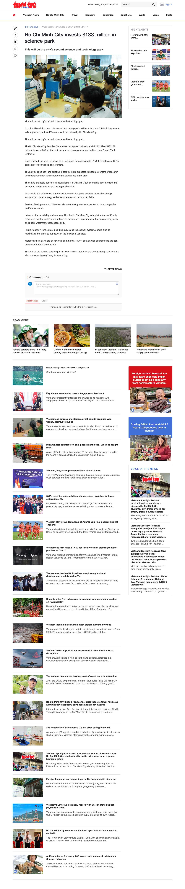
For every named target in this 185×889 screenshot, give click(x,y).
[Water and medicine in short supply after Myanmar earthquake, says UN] (154, 335)
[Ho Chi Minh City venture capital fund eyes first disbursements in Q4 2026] (28, 838)
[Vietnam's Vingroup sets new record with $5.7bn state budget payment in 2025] (28, 813)
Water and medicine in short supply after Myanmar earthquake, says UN (151, 351)
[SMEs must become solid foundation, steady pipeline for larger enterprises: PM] (28, 504)
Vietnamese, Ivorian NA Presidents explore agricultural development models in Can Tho (76, 575)
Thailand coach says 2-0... (139, 52)
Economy (90, 15)
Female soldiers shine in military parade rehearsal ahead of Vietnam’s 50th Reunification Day (29, 351)
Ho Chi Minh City (55, 15)
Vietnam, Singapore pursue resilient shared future (73, 470)
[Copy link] (15, 28)
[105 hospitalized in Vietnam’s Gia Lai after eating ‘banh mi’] (28, 736)
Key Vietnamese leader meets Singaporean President (75, 393)
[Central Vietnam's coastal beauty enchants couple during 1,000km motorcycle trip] (72, 335)
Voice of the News (144, 469)
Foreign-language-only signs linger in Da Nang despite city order (81, 779)
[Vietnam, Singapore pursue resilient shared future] (28, 478)
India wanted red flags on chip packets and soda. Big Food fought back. (82, 446)
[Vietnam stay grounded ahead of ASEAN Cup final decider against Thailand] (161, 86)
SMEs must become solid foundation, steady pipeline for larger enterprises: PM (80, 498)
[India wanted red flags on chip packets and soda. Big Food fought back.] (28, 453)
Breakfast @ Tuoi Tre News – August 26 (67, 367)
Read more (21, 320)
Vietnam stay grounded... (138, 83)
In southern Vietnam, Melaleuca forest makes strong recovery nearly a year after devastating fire (111, 351)
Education (108, 15)
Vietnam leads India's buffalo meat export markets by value (78, 624)
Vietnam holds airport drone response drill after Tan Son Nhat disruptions (79, 652)
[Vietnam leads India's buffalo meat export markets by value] (28, 633)
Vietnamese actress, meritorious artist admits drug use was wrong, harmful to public (78, 420)
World (142, 15)
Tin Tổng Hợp (31, 27)
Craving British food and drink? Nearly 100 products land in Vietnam (149, 427)
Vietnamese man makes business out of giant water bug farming (81, 676)
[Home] (14, 15)
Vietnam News (31, 15)
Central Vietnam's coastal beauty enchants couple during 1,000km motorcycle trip (70, 351)
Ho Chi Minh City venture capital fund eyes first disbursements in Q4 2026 (81, 832)
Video (156, 15)
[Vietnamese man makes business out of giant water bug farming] (28, 684)
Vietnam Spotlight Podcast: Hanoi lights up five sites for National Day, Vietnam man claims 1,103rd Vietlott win (149, 580)
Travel (75, 15)
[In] (15, 55)
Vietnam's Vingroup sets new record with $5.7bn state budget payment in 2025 (80, 806)
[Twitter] (15, 42)
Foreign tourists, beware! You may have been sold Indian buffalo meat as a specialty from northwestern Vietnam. (149, 378)
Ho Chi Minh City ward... (139, 36)
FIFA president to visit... (140, 99)
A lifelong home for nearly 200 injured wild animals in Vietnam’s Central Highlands (81, 858)
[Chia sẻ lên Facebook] (15, 35)
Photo (169, 15)
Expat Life (126, 15)
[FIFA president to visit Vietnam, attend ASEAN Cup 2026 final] (161, 101)
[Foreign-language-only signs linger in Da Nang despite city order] (28, 787)
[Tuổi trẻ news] (25, 4)
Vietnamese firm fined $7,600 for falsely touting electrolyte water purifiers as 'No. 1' (81, 549)
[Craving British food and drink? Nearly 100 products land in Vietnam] (150, 448)
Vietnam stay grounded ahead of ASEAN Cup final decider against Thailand (82, 523)
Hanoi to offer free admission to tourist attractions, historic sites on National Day (81, 601)
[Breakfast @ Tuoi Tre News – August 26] (28, 375)
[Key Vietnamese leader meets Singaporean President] (28, 401)
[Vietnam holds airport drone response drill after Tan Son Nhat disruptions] (28, 658)
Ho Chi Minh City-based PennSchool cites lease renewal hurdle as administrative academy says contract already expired (82, 703)
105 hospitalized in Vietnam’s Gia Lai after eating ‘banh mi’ (78, 727)
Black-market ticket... (138, 68)
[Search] (153, 4)
